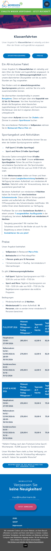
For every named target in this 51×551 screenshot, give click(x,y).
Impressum (17, 526)
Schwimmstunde (9, 198)
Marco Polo (33, 252)
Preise (40, 56)
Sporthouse (24, 120)
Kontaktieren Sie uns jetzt (16, 233)
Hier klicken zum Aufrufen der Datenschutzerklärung (25, 542)
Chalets (35, 118)
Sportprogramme (17, 56)
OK (25, 545)
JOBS (15, 518)
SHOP (15, 522)
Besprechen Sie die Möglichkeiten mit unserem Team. (25, 465)
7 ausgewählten (28, 214)
